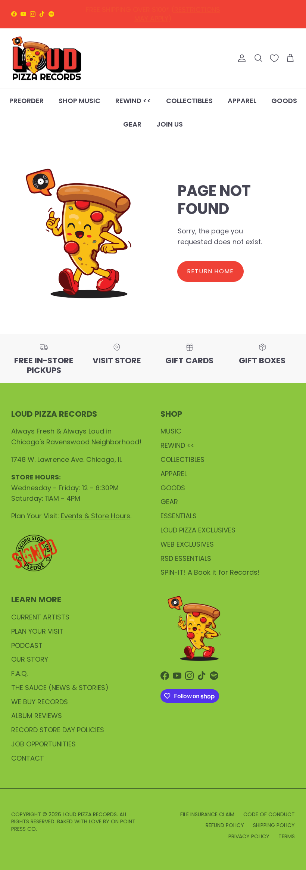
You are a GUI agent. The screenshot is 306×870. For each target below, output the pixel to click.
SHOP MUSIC (79, 100)
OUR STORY (29, 659)
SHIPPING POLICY (274, 825)
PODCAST (27, 645)
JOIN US (169, 124)
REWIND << (133, 100)
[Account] (240, 58)
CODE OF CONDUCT (269, 814)
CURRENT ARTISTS (40, 617)
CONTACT (27, 758)
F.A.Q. (19, 673)
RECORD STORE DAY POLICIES (57, 729)
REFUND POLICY (155, 11)
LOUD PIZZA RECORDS (90, 814)
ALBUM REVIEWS (36, 715)
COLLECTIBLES (189, 100)
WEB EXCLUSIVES (187, 544)
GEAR (132, 124)
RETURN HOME (210, 271)
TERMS (286, 836)
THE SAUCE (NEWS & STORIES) (60, 687)
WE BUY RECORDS (39, 701)
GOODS (284, 100)
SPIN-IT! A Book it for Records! (210, 572)
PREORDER (26, 100)
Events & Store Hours (95, 516)
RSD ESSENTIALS (185, 558)
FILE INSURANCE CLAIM (207, 814)
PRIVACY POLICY (248, 836)
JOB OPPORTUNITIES (43, 744)
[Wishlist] (274, 58)
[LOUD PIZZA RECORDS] (46, 58)
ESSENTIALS (178, 516)
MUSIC (170, 431)
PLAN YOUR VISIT (37, 631)
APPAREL (242, 100)
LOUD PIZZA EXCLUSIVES (197, 530)
